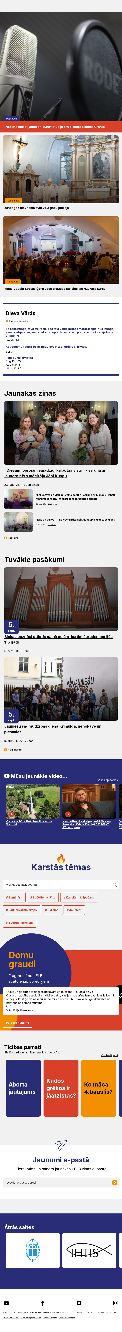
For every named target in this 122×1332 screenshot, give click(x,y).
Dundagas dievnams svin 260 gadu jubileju (36, 208)
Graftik (116, 1312)
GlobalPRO (99, 1312)
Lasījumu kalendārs (19, 321)
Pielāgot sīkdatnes (67, 1318)
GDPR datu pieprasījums (30, 1318)
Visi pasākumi (15, 749)
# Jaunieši (74, 910)
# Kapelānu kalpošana (78, 897)
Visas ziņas (14, 538)
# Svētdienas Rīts (42, 897)
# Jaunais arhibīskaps (21, 910)
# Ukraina (51, 910)
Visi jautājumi (109, 1055)
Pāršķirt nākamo (17, 1022)
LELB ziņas (13, 200)
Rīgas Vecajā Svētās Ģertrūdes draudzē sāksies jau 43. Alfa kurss (54, 289)
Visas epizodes (108, 780)
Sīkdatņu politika (50, 1318)
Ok (116, 884)
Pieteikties (117, 1182)
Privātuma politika (11, 1318)
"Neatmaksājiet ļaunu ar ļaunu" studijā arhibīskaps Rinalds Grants (54, 127)
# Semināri (14, 897)
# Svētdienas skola (19, 922)
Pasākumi (11, 118)
